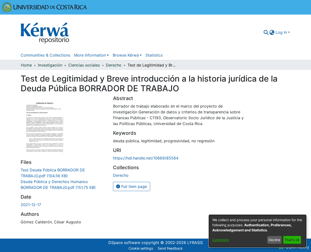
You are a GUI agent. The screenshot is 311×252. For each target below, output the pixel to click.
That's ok (292, 240)
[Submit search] (266, 32)
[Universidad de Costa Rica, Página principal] (44, 6)
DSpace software (124, 242)
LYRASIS (195, 242)
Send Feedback (170, 248)
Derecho (113, 65)
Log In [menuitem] (281, 32)
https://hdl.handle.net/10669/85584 (145, 158)
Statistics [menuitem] (154, 55)
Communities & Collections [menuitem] (45, 55)
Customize (220, 240)
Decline (274, 240)
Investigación (50, 65)
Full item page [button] (133, 186)
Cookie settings (141, 248)
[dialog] (257, 231)
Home (26, 65)
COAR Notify (297, 247)
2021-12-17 (31, 204)
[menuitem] (272, 32)
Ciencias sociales (84, 65)
